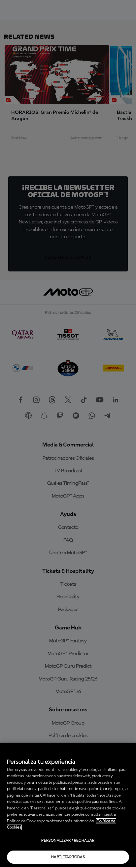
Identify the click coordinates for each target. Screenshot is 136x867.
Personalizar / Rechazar (67, 841)
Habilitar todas (68, 857)
